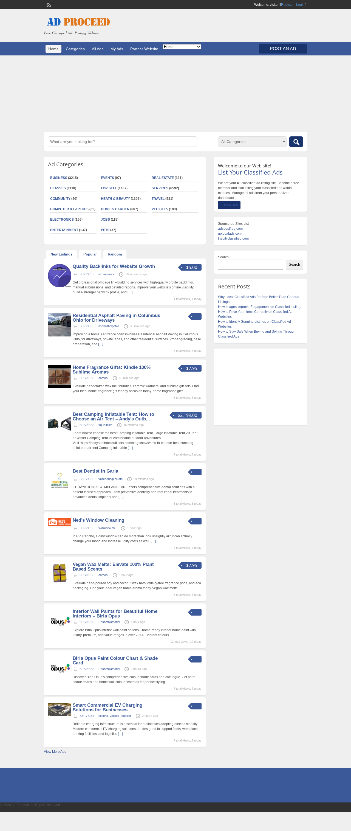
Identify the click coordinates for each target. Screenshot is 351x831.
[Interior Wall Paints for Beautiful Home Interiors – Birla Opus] (59, 631)
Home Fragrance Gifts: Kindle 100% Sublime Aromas (112, 370)
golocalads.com (230, 233)
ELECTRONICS (62, 219)
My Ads (117, 49)
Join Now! (229, 205)
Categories (75, 49)
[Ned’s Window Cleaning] (59, 525)
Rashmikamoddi (109, 622)
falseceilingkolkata (110, 479)
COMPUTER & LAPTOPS (69, 209)
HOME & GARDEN (115, 209)
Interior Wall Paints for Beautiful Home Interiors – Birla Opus (115, 614)
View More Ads (55, 752)
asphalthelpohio (108, 326)
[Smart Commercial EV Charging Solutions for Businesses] (59, 715)
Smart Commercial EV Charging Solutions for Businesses (107, 707)
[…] (130, 292)
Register (287, 5)
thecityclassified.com (233, 238)
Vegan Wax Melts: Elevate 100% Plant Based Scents (113, 567)
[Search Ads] (296, 141)
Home (53, 49)
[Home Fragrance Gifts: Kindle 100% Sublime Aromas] (59, 387)
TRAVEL (158, 199)
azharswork (106, 274)
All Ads (97, 49)
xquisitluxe (105, 424)
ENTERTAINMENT (64, 230)
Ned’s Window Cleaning (98, 520)
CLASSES (58, 188)
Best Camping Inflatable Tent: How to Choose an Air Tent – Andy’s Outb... (113, 417)
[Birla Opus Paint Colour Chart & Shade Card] (59, 678)
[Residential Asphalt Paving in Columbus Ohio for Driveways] (59, 335)
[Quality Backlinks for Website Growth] (59, 286)
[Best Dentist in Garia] (59, 491)
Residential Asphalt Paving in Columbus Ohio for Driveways (116, 318)
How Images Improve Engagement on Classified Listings (260, 307)
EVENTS (107, 178)
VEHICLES (160, 209)
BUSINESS (58, 178)
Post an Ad (283, 48)
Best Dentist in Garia (95, 471)
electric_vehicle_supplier (114, 715)
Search (223, 257)
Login (300, 5)
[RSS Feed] (48, 4)
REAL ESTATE (163, 178)
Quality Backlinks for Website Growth (114, 266)
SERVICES (160, 188)
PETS (105, 230)
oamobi (103, 378)
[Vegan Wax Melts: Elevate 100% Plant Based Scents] (59, 584)
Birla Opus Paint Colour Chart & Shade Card (115, 661)
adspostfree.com (230, 229)
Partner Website (144, 49)
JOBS (105, 219)
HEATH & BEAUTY (115, 199)
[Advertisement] (175, 94)
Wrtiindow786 (107, 528)
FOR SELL (109, 188)
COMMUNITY (60, 199)
